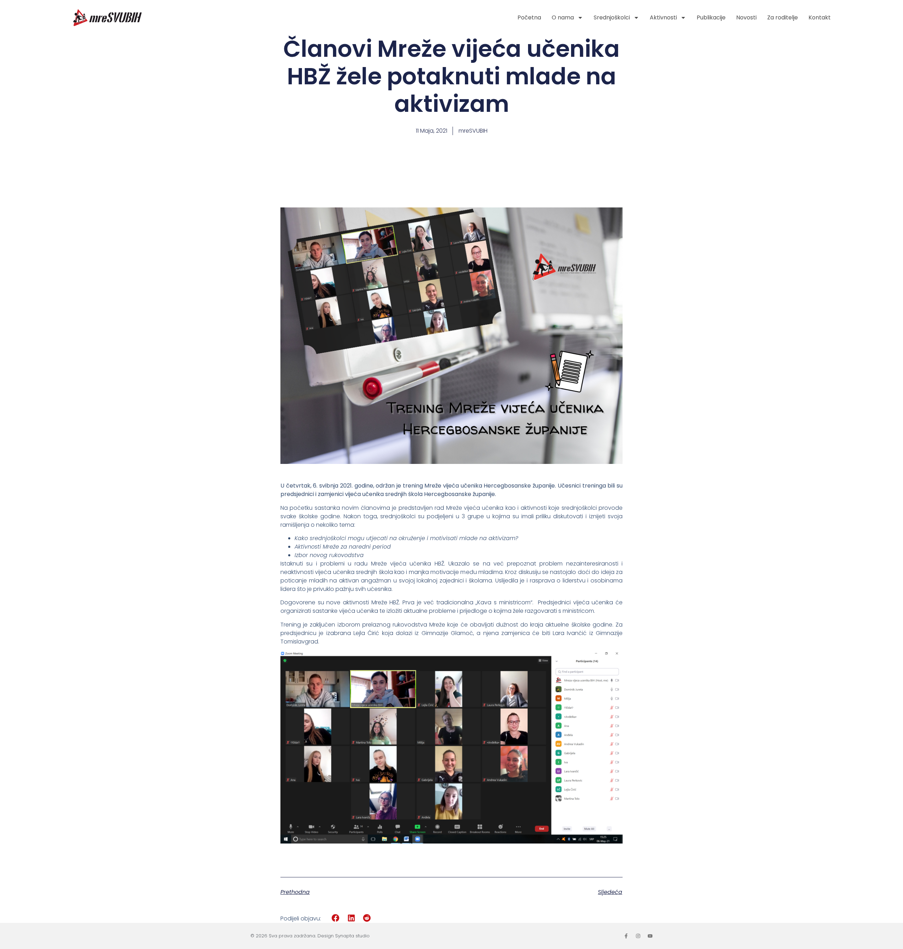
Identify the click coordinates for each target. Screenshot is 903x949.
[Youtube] (650, 935)
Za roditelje (782, 17)
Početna (529, 17)
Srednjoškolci (612, 17)
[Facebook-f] (626, 935)
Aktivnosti (663, 17)
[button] (336, 918)
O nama (563, 17)
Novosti (746, 17)
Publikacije (711, 17)
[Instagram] (638, 935)
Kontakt (819, 17)
